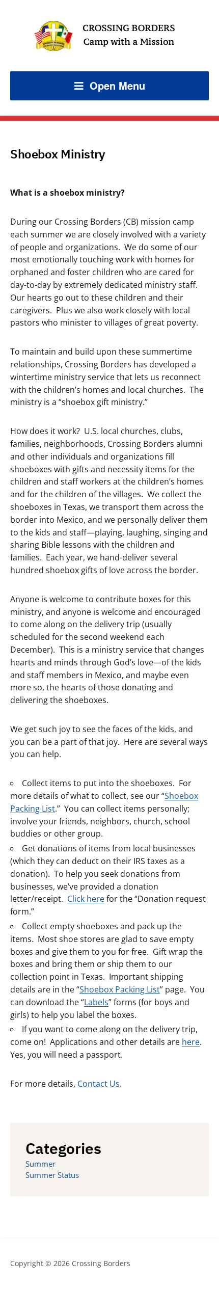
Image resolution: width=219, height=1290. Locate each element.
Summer (40, 1164)
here (191, 1041)
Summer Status (52, 1175)
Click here (85, 898)
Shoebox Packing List (119, 989)
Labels (96, 1002)
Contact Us (98, 1083)
